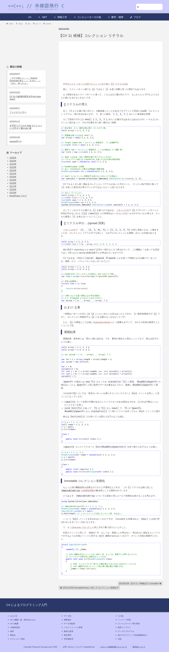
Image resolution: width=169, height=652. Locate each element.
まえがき (13, 616)
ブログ (137, 17)
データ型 (67, 616)
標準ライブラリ (124, 627)
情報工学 (62, 17)
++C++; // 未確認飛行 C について (113, 647)
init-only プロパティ (83, 527)
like (29, 24)
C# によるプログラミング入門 (26, 605)
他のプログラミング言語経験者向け (132, 635)
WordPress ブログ (18, 196)
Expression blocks (102, 322)
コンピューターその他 (89, 17)
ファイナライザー (18, 112)
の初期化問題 (78, 490)
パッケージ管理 (124, 620)
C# (29, 17)
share (20, 24)
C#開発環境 (15, 627)
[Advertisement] (110, 61)
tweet (11, 24)
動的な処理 (68, 631)
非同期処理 (68, 639)
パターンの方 (122, 210)
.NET (44, 17)
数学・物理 (117, 17)
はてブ (38, 24)
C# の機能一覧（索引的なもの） (23, 620)
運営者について (138, 647)
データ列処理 (69, 624)
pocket (48, 24)
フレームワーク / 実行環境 (129, 624)
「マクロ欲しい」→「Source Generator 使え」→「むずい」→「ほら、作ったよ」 (25, 80)
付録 (119, 639)
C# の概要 (14, 624)
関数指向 (67, 620)
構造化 (13, 635)
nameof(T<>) (16, 141)
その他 (120, 616)
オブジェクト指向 (17, 639)
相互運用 (67, 635)
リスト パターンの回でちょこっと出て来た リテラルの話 (98, 84)
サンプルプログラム (126, 631)
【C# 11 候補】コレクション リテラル (91, 36)
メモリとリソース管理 (73, 627)
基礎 (12, 631)
